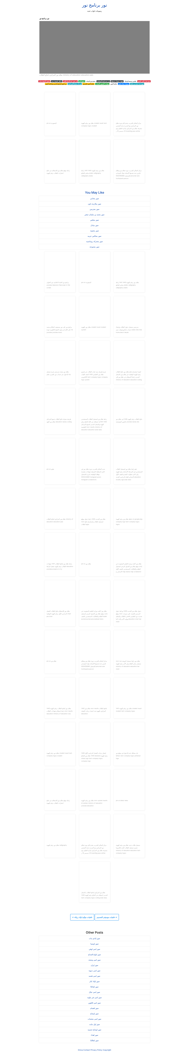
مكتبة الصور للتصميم (88, 84)
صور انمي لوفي (94, 949)
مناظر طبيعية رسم (56, 81)
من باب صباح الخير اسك (74, 84)
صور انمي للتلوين (94, 1003)
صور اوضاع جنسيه (94, 1030)
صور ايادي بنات (94, 938)
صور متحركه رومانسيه (94, 241)
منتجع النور (82, 81)
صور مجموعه (94, 247)
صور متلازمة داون (94, 204)
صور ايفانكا (94, 987)
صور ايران (94, 965)
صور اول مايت (94, 1024)
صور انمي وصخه (94, 960)
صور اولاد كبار (94, 981)
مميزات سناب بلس (123, 84)
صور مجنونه (94, 231)
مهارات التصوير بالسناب (102, 84)
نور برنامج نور (94, 5)
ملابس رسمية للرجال (130, 81)
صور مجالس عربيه (94, 236)
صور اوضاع (94, 1013)
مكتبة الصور (113, 84)
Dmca (80, 1050)
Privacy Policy (96, 1050)
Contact (86, 1050)
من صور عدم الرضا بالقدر (70, 81)
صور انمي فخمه (94, 976)
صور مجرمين (94, 209)
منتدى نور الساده (90, 81)
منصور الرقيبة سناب (44, 81)
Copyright (107, 1050)
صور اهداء (94, 1035)
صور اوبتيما (94, 944)
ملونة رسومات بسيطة (117, 81)
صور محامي (94, 198)
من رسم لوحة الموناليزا (103, 81)
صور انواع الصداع (94, 954)
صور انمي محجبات (94, 1019)
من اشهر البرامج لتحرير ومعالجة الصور (55, 84)
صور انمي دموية (94, 971)
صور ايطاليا (94, 1040)
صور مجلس (94, 220)
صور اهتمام (94, 1008)
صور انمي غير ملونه (94, 997)
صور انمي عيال (94, 992)
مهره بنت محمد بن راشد (137, 84)
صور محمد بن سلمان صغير (94, 214)
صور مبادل (95, 225)
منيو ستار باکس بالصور (144, 81)
